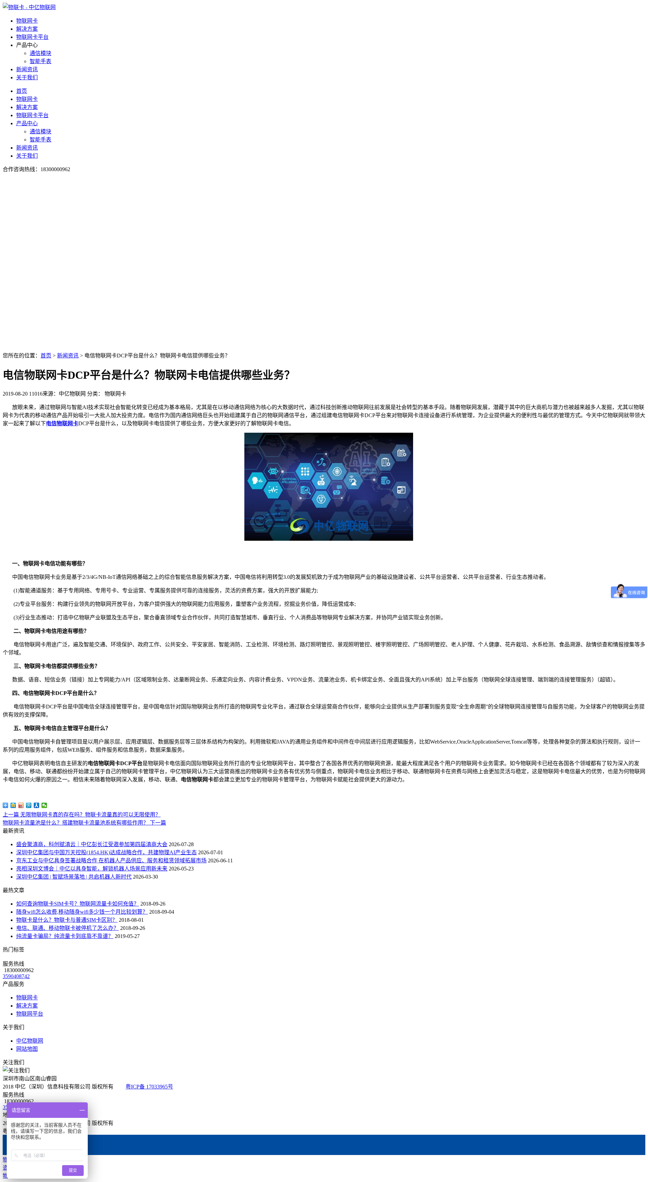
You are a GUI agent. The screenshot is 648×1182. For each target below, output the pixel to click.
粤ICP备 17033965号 (149, 1087)
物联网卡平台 (32, 37)
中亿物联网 (29, 1041)
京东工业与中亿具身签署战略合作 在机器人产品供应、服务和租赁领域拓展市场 (111, 860)
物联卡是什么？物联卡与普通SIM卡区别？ (66, 920)
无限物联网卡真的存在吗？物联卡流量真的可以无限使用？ (82, 814)
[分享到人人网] (36, 805)
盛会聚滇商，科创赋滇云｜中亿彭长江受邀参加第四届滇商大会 (91, 844)
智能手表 (40, 61)
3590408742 (16, 976)
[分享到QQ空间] (13, 805)
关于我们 (27, 77)
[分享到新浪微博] (21, 805)
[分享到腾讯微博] (29, 805)
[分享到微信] (44, 805)
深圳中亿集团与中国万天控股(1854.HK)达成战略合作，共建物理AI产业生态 (106, 852)
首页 (21, 91)
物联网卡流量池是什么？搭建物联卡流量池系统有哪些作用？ (84, 823)
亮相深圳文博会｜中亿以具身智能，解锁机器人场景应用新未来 (91, 868)
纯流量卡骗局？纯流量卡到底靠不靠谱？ (64, 936)
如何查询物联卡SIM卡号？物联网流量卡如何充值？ (77, 904)
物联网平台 (29, 1014)
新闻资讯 (27, 69)
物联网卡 (27, 21)
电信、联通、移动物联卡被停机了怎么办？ (67, 928)
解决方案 (27, 29)
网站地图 (27, 1049)
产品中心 (27, 123)
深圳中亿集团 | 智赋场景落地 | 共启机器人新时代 (74, 877)
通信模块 (40, 53)
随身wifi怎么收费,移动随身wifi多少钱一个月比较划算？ (82, 912)
